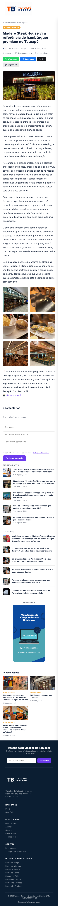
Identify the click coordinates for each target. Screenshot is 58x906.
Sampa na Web (11, 876)
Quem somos (11, 823)
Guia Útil (9, 812)
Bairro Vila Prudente (14, 886)
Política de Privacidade (41, 453)
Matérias (11, 23)
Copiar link (12, 65)
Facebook (29, 59)
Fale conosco (11, 848)
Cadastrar (44, 760)
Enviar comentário (14, 458)
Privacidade (10, 833)
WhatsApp (12, 59)
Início (5, 23)
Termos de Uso (11, 837)
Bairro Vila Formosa (13, 883)
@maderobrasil (13, 395)
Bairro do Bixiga (12, 863)
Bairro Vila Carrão (13, 879)
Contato (8, 830)
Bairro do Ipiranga (13, 866)
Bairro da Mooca (12, 869)
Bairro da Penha (12, 873)
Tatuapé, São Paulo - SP (16, 851)
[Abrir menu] (50, 9)
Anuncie (8, 827)
